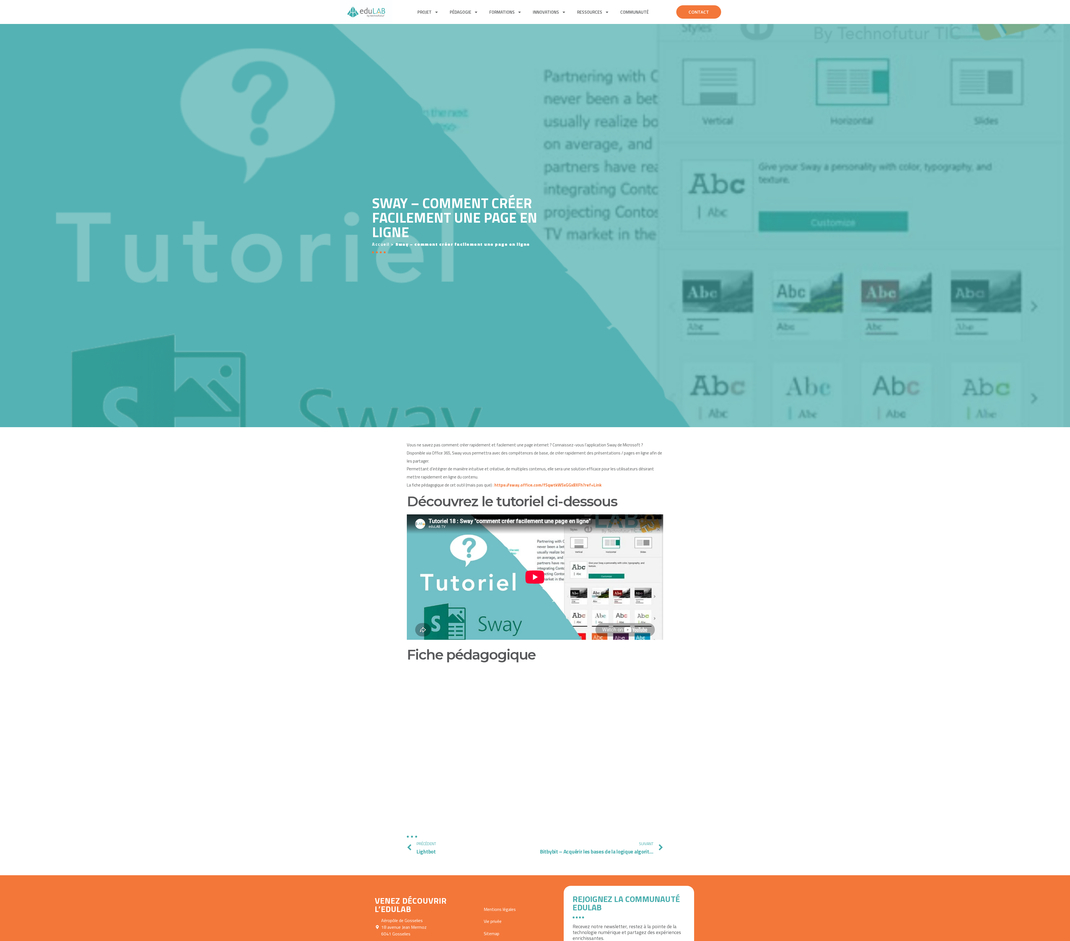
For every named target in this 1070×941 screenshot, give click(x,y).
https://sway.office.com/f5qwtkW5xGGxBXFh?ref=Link (548, 485)
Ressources (589, 12)
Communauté (634, 12)
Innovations (546, 12)
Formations (502, 12)
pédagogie (460, 12)
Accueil (381, 244)
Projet (424, 12)
